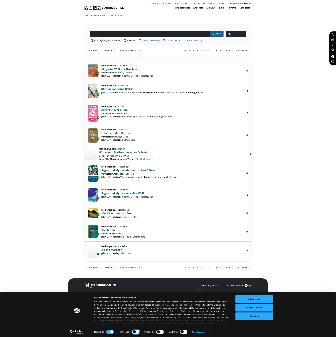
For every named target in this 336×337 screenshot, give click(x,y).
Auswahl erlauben (254, 307)
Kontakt (221, 3)
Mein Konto (194, 3)
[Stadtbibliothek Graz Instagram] (333, 61)
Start (87, 15)
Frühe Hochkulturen (144, 159)
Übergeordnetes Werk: (121, 159)
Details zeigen (198, 332)
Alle (96, 40)
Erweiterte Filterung (151, 40)
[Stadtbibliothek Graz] (104, 7)
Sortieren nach (92, 50)
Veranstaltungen (235, 3)
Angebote (198, 7)
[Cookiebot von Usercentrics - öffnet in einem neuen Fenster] (76, 332)
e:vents (232, 7)
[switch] (136, 332)
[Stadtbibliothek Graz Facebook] (332, 56)
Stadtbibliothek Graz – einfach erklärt (169, 3)
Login (248, 3)
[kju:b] (222, 7)
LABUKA (211, 7)
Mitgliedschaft (182, 7)
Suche (203, 3)
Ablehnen (254, 316)
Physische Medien (112, 40)
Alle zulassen (254, 299)
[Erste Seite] (182, 50)
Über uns (212, 3)
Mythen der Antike (176, 92)
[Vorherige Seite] (185, 50)
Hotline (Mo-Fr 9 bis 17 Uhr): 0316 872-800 (222, 285)
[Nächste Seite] (217, 50)
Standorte (245, 7)
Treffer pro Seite (242, 50)
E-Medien (131, 40)
